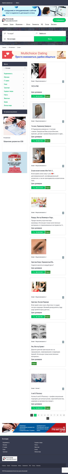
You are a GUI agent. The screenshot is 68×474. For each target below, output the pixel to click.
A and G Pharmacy (36, 393)
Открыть (47, 96)
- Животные (36, 447)
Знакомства (35, 24)
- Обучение (4, 444)
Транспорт (7, 88)
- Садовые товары (38, 442)
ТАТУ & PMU (35, 86)
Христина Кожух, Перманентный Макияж (43, 262)
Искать (50, 39)
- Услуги (36, 449)
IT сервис (6, 81)
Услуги (11, 24)
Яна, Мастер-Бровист (37, 346)
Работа (6, 95)
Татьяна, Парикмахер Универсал (41, 126)
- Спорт (3, 449)
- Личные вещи (37, 451)
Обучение (6, 77)
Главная (5, 24)
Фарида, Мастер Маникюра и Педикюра (43, 217)
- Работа (36, 444)
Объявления (19, 24)
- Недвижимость (6, 442)
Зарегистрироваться (7, 2)
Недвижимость (8, 73)
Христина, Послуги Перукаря (40, 302)
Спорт (5, 84)
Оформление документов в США (13, 141)
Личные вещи (8, 105)
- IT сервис (4, 447)
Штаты (28, 24)
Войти (17, 2)
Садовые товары (8, 91)
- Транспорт (5, 451)
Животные (7, 98)
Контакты (53, 24)
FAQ (42, 24)
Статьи (47, 24)
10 (64, 415)
